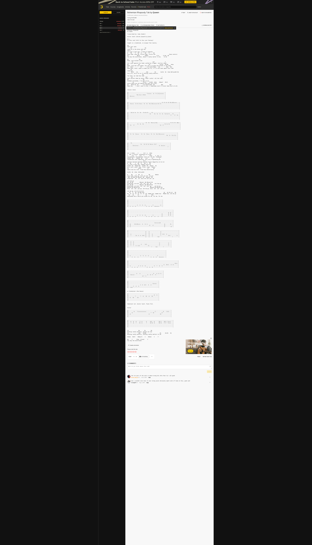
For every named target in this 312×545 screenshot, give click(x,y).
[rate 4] (134, 352)
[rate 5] (136, 352)
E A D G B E (133, 17)
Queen (156, 12)
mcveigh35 (133, 382)
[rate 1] (128, 352)
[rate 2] (130, 352)
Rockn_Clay (133, 377)
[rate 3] (132, 352)
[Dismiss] (211, 2)
